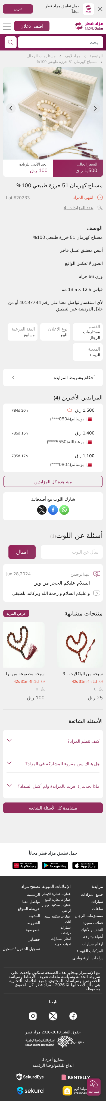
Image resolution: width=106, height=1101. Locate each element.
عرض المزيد (16, 613)
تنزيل (18, 9)
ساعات (97, 908)
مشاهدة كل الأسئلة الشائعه (53, 808)
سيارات (97, 901)
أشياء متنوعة (93, 936)
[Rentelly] (76, 1077)
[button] (94, 1087)
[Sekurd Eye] (30, 1077)
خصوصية (33, 929)
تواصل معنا (31, 901)
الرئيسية (96, 55)
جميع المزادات (92, 894)
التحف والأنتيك (92, 929)
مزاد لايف (72, 55)
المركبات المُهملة (89, 950)
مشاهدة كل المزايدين (53, 481)
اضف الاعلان (31, 26)
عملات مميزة (93, 922)
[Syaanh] (76, 1091)
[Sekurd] (30, 1091)
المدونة (34, 915)
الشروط (33, 922)
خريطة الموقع (29, 908)
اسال (22, 551)
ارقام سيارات (92, 943)
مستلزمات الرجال (41, 55)
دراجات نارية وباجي (87, 958)
